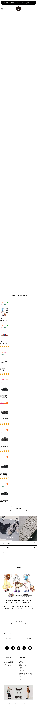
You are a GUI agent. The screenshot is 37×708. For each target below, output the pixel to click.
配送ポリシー (22, 680)
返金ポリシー (22, 677)
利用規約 (21, 668)
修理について (22, 665)
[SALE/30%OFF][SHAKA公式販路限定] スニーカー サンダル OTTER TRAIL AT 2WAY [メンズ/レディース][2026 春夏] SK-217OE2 (4, 420)
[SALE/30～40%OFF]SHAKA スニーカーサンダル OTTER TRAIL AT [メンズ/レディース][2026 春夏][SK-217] (4, 474)
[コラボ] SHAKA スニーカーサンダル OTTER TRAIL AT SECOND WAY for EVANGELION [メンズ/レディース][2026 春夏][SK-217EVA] (4, 319)
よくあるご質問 (8, 662)
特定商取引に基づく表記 (25, 674)
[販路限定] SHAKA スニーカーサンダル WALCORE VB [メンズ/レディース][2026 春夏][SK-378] (4, 397)
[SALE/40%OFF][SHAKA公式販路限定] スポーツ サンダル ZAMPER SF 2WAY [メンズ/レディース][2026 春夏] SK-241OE (4, 447)
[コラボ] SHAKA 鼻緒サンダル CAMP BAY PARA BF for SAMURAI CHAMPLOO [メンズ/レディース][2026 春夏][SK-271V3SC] (4, 342)
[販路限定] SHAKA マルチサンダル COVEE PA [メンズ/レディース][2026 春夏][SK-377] (4, 370)
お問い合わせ (7, 665)
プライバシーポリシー (25, 671)
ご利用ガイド (22, 662)
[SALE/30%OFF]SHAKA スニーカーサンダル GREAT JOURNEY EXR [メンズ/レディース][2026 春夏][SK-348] (4, 501)
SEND (29, 638)
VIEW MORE (18, 508)
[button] (4, 347)
